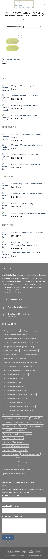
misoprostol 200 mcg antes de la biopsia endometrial (20, 370)
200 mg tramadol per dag (11, 331)
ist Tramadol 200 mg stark (31, 355)
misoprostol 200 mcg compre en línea (15, 374)
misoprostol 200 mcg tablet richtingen (15, 398)
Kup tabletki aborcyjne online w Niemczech (17, 366)
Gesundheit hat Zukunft (18, 307)
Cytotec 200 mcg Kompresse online (15, 343)
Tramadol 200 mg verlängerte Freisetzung (17, 434)
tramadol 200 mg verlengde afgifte (14, 430)
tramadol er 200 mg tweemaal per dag (16, 446)
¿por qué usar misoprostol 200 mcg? (15, 474)
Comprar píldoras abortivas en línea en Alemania (19, 339)
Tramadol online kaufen (11, 454)
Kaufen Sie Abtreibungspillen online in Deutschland (20, 363)
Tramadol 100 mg (36, 418)
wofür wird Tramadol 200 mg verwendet (16, 470)
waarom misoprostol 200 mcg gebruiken (16, 458)
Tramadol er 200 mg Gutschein (13, 442)
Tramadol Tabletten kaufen (30, 454)
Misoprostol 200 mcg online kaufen (14, 390)
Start (7, 13)
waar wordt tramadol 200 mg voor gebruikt (17, 462)
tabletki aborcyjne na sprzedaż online (15, 418)
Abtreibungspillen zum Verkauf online (15, 335)
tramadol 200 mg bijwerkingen (13, 422)
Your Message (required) (12, 516)
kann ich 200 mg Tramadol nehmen (15, 358)
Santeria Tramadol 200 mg (12, 414)
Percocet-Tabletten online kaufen (11, 60)
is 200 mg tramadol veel (11, 351)
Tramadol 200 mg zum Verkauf (13, 438)
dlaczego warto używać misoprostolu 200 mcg (18, 347)
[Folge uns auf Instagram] (9, 291)
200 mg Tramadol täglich (30, 331)
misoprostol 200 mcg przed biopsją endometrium (19, 394)
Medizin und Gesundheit (18, 314)
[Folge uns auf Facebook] (4, 291)
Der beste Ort (33, 343)
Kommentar (12, 316)
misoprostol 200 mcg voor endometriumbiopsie (19, 406)
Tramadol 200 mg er (9, 426)
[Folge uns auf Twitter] (13, 291)
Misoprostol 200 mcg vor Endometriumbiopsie (18, 410)
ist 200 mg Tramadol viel (29, 351)
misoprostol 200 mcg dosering (13, 378)
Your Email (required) (11, 506)
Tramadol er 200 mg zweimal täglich (15, 450)
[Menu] (3, 4)
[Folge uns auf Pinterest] (22, 291)
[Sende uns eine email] (17, 291)
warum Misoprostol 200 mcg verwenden (16, 466)
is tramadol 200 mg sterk (11, 355)
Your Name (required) (11, 495)
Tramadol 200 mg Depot (34, 422)
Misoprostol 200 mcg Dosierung (13, 382)
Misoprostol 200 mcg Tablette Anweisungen (17, 402)
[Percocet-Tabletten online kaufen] (12, 44)
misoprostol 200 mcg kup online (13, 386)
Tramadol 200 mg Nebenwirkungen (31, 426)
